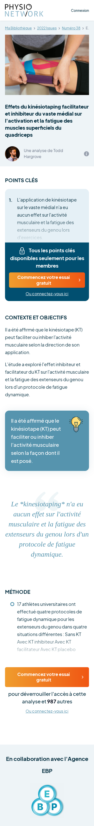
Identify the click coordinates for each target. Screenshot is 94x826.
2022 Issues (47, 28)
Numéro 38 (71, 28)
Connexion (80, 10)
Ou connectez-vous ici (47, 293)
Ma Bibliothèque (18, 28)
